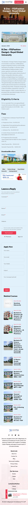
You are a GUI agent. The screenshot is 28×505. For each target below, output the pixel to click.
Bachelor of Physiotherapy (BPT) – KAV (19, 385)
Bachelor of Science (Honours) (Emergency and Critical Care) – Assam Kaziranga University (18, 347)
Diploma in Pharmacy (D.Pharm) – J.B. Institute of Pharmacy (19, 330)
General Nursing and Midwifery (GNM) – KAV (18, 396)
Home (4, 17)
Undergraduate (13, 171)
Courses (10, 17)
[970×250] (14, 176)
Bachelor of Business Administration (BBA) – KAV (19, 374)
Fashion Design (11, 169)
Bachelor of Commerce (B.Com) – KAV (18, 418)
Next (19, 236)
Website (3, 221)
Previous (8, 236)
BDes (4, 169)
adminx (24, 46)
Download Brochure (8, 151)
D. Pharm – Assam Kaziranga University (17, 362)
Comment (4, 197)
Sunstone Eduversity (17, 304)
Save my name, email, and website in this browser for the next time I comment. (13, 228)
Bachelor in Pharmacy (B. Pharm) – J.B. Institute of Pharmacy (18, 316)
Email (3, 215)
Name (3, 208)
